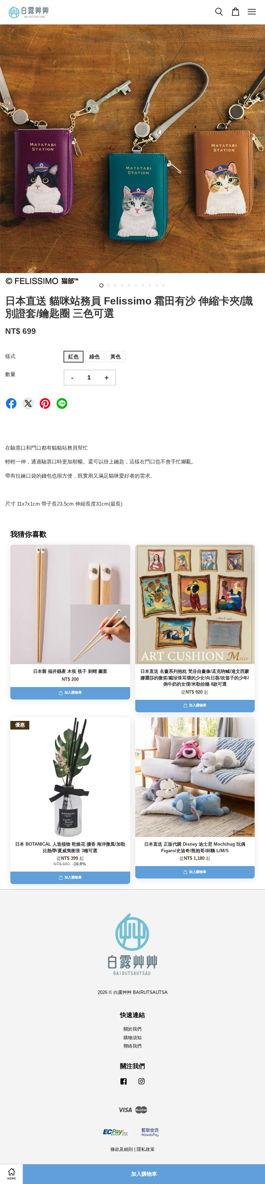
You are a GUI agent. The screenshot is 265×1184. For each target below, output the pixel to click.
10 (163, 285)
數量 (10, 374)
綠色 (94, 356)
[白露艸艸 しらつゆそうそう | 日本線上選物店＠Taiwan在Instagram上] (141, 1084)
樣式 (10, 356)
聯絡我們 (132, 1046)
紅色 (73, 356)
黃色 (115, 356)
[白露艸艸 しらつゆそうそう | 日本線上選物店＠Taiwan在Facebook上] (123, 1084)
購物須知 (132, 1037)
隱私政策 (146, 1149)
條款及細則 (121, 1149)
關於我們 (132, 1029)
